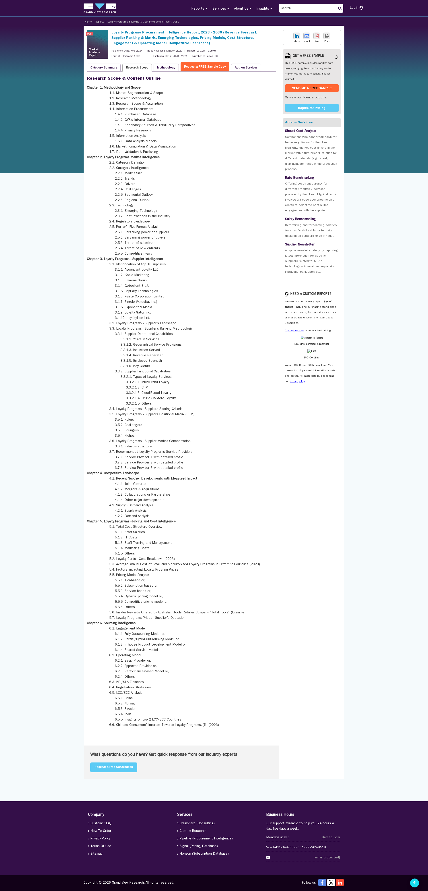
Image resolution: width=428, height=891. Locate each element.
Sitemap (97, 854)
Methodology (166, 67)
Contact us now (294, 331)
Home (88, 22)
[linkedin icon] (340, 882)
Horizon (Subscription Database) (204, 854)
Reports (198, 9)
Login (355, 8)
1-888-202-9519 (314, 847)
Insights (263, 9)
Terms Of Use (101, 846)
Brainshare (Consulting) (197, 823)
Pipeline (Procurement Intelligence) (206, 839)
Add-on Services (246, 67)
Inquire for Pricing (311, 108)
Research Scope (137, 67)
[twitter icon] (331, 882)
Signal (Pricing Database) (199, 846)
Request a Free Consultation (114, 767)
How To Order (101, 831)
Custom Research (193, 831)
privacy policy (297, 381)
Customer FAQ (101, 823)
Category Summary (104, 67)
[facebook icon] (322, 882)
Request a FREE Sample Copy (205, 66)
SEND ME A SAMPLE (312, 88)
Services (219, 9)
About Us (241, 9)
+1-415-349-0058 (283, 847)
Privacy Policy (100, 839)
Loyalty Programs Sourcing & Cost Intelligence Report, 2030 (143, 22)
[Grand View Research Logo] (100, 8)
